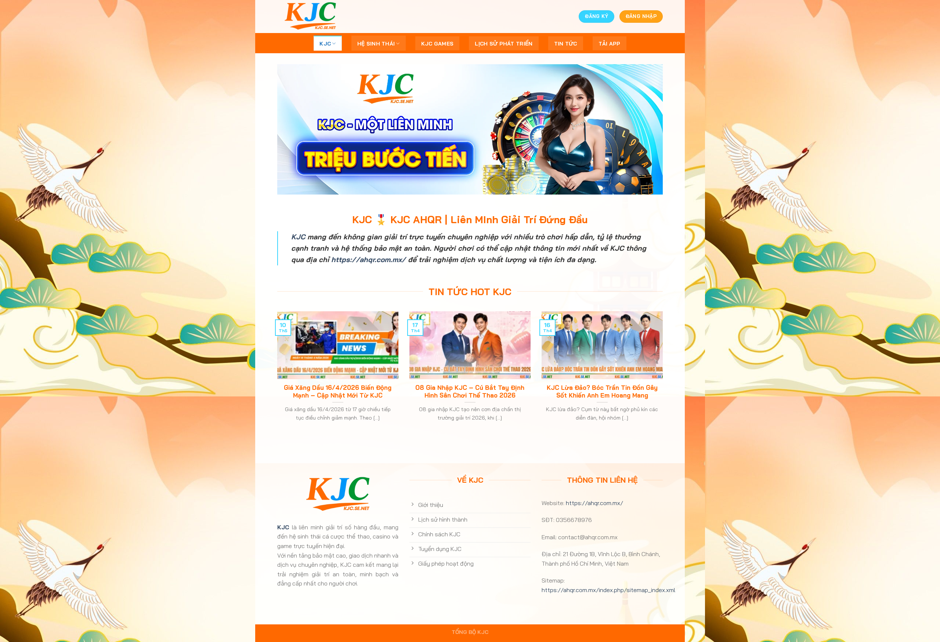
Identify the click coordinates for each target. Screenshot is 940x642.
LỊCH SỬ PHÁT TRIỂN (503, 43)
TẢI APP (610, 43)
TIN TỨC (565, 43)
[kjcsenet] (314, 16)
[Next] (664, 375)
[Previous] (275, 375)
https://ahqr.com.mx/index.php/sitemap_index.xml (608, 590)
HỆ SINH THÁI (376, 43)
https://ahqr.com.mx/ (368, 259)
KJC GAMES (437, 43)
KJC (325, 43)
